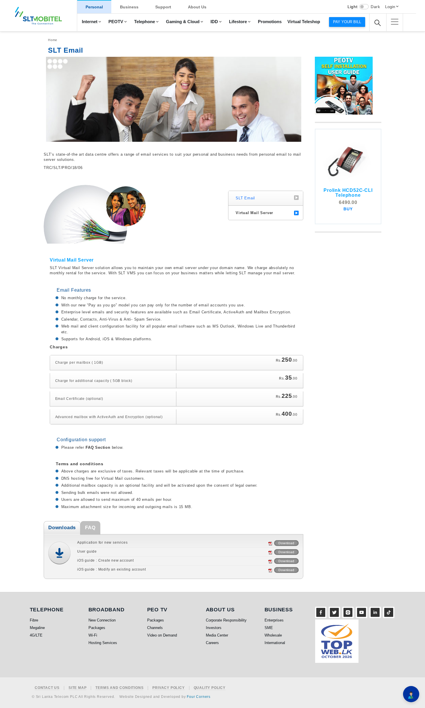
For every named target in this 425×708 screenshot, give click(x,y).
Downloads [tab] (62, 527)
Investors (213, 628)
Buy (347, 209)
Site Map (77, 688)
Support (163, 7)
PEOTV (115, 21)
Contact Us (47, 688)
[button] (395, 22)
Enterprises (274, 620)
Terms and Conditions (119, 688)
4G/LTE (36, 635)
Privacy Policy (168, 688)
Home (52, 40)
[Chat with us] (411, 694)
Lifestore (238, 21)
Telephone (144, 21)
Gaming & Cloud (182, 21)
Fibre (34, 620)
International (275, 643)
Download (286, 543)
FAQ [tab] (90, 527)
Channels (155, 628)
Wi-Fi (92, 635)
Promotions (270, 21)
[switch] (364, 6)
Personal (94, 7)
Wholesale (273, 635)
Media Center (217, 635)
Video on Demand (162, 635)
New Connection (102, 620)
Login (390, 6)
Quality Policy (210, 688)
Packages (96, 628)
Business (129, 7)
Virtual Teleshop (303, 21)
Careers (212, 643)
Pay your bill (347, 22)
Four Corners (198, 697)
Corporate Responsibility (226, 620)
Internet (89, 21)
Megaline (37, 628)
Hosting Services (102, 643)
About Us (197, 7)
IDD (214, 21)
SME (269, 628)
